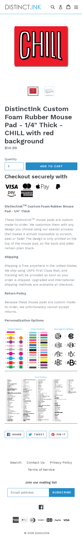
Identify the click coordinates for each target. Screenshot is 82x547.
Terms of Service (41, 470)
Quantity (11, 159)
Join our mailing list (41, 482)
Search (15, 462)
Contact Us (36, 462)
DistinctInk (42, 533)
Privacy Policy (61, 462)
